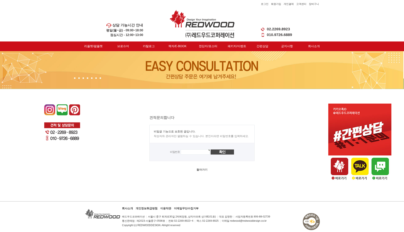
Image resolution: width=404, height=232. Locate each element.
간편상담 (262, 46)
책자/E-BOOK (177, 46)
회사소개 (314, 46)
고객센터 (301, 4)
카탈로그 (149, 46)
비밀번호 (175, 151)
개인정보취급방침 (147, 208)
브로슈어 (123, 46)
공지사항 (287, 46)
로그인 (264, 4)
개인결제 (289, 4)
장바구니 (314, 4)
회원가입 (276, 4)
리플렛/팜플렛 (93, 46)
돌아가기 (202, 169)
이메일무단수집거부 (186, 208)
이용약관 (165, 208)
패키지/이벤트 (237, 46)
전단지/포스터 (208, 46)
